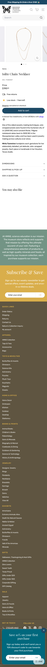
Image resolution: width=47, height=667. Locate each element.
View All (5, 500)
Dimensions (8, 164)
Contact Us (6, 322)
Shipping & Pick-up (12, 170)
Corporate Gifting (9, 583)
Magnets (5, 386)
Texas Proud (7, 572)
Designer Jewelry (9, 468)
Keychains (6, 383)
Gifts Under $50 (8, 579)
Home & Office (7, 607)
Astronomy (6, 372)
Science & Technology (10, 454)
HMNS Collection (8, 340)
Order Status (7, 311)
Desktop (5, 415)
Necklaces (6, 479)
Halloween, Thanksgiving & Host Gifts (16, 557)
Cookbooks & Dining (10, 447)
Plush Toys (6, 379)
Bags (4, 351)
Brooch (5, 490)
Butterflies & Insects (10, 361)
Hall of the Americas (10, 543)
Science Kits (7, 368)
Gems (4, 493)
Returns (5, 319)
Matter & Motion (8, 522)
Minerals (5, 547)
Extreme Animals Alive (11, 514)
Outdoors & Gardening (11, 450)
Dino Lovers (6, 564)
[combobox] (23, 17)
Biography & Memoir (10, 443)
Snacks (5, 390)
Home (4, 69)
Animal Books (7, 429)
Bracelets (6, 482)
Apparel (5, 597)
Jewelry (5, 600)
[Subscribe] (36, 657)
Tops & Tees (7, 343)
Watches (5, 497)
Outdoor (5, 411)
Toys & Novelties (8, 615)
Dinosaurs (6, 365)
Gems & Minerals (8, 439)
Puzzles (5, 375)
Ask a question (10, 176)
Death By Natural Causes (12, 518)
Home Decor (7, 400)
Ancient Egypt (7, 525)
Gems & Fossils (8, 604)
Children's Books (8, 432)
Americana (6, 511)
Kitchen (5, 407)
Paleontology (7, 436)
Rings (4, 471)
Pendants (6, 475)
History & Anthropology (11, 458)
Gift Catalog (6, 586)
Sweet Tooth (7, 568)
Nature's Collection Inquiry (12, 326)
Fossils (5, 540)
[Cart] (37, 10)
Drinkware (6, 404)
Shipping (5, 106)
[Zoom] (37, 58)
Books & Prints (8, 611)
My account (6, 330)
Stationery (6, 418)
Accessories (7, 347)
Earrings (5, 486)
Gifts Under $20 (8, 575)
